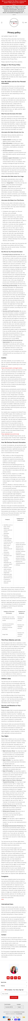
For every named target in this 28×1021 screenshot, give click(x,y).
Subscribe (14, 997)
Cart (26, 22)
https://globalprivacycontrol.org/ (10, 434)
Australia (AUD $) (9, 1007)
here (2, 899)
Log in (14, 4)
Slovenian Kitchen (19, 1012)
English (19, 1007)
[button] (1, 22)
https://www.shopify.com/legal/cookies (11, 368)
